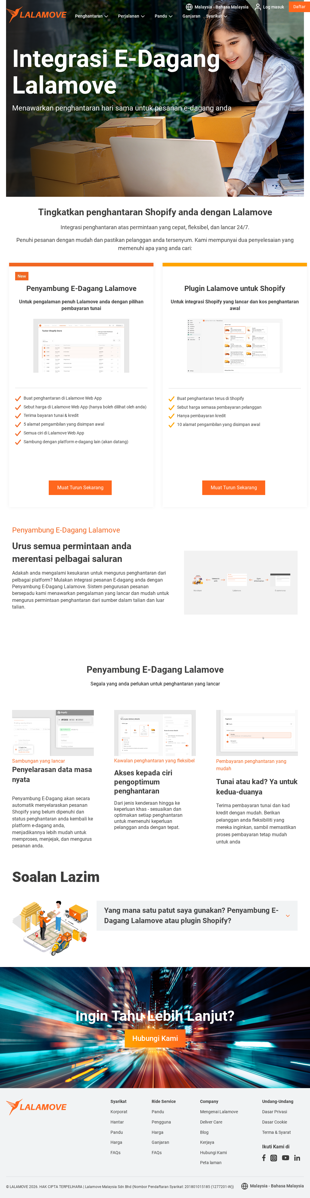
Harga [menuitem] (116, 1142)
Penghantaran (89, 16)
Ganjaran (191, 16)
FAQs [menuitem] (115, 1152)
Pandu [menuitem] (116, 1132)
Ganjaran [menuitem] (160, 1142)
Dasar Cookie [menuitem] (274, 1122)
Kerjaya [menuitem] (207, 1142)
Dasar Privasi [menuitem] (274, 1111)
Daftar (299, 6)
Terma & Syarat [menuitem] (276, 1132)
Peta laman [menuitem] (211, 1162)
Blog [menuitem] (204, 1132)
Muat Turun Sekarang (80, 487)
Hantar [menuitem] (117, 1122)
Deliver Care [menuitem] (211, 1122)
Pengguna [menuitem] (161, 1122)
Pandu (161, 16)
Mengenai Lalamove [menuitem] (219, 1111)
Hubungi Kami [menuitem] (213, 1152)
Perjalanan (128, 16)
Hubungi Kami (155, 1038)
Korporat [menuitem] (118, 1111)
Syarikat (214, 16)
